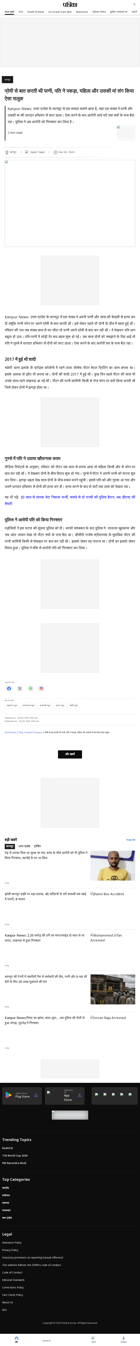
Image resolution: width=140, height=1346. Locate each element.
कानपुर (7, 79)
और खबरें (70, 754)
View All (130, 840)
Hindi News (10, 732)
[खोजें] (134, 4)
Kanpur (38, 732)
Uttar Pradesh (25, 732)
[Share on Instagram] (41, 688)
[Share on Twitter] (19, 688)
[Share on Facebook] (9, 688)
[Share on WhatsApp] (30, 688)
